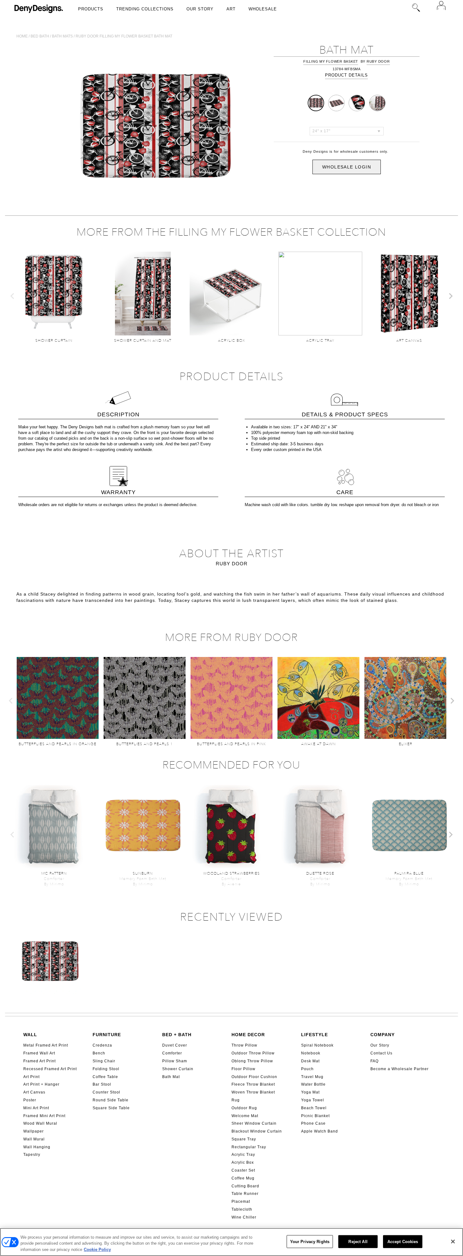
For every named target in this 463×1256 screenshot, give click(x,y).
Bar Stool (102, 1084)
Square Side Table (111, 1108)
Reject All (357, 1241)
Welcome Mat (245, 1116)
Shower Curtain (177, 1069)
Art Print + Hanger (41, 1084)
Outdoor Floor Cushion (254, 1077)
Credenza (102, 1045)
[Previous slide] (12, 296)
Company (382, 1034)
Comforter (172, 1053)
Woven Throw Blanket (253, 1092)
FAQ (374, 1061)
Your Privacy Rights (309, 1241)
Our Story (200, 9)
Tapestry (31, 1154)
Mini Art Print (36, 1108)
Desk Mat (310, 1061)
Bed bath (40, 36)
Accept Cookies (402, 1241)
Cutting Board (245, 1186)
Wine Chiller (244, 1217)
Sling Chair (104, 1061)
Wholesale (263, 9)
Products (90, 9)
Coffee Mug (243, 1178)
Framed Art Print (39, 1061)
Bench (99, 1053)
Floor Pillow (243, 1069)
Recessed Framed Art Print (50, 1069)
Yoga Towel (312, 1100)
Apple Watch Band (319, 1131)
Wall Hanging (36, 1147)
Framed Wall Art (39, 1053)
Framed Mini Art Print (44, 1116)
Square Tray (244, 1139)
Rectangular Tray (249, 1147)
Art (231, 9)
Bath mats (62, 36)
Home (22, 36)
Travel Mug (312, 1077)
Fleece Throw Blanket (253, 1084)
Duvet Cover (174, 1045)
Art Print (31, 1077)
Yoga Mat (310, 1092)
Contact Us (381, 1053)
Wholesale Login (346, 166)
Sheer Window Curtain (254, 1123)
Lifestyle (314, 1034)
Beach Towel (314, 1108)
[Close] (453, 1241)
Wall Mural (34, 1139)
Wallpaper (33, 1131)
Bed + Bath (176, 1034)
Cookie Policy (97, 1249)
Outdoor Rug (244, 1108)
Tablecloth (242, 1209)
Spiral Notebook (317, 1045)
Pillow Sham (174, 1061)
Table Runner (245, 1193)
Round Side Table (111, 1100)
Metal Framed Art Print (45, 1045)
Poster (29, 1100)
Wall (30, 1034)
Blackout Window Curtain (257, 1131)
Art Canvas (34, 1092)
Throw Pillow (244, 1045)
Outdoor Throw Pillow (253, 1053)
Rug (236, 1100)
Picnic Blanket (315, 1116)
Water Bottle (313, 1084)
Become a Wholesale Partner (399, 1069)
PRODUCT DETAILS (346, 75)
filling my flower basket (330, 61)
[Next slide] (450, 296)
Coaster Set (243, 1170)
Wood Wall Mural (40, 1123)
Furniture (107, 1034)
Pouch (307, 1069)
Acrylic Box (243, 1162)
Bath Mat (171, 1077)
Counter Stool (106, 1092)
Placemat (241, 1201)
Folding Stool (106, 1069)
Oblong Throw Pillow (252, 1061)
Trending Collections (145, 9)
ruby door (378, 61)
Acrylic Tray (243, 1154)
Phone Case (313, 1123)
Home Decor (248, 1034)
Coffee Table (105, 1077)
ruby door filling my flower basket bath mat (124, 36)
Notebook (310, 1053)
